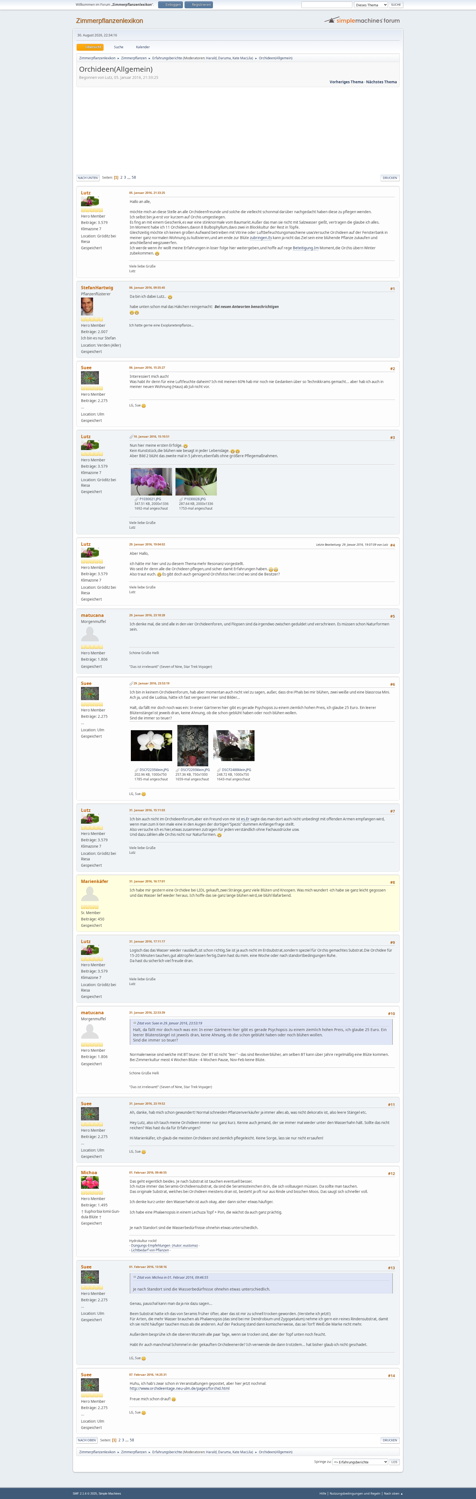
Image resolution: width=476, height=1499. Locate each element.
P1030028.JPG (194, 499)
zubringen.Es (261, 237)
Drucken (390, 178)
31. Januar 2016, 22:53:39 (147, 1012)
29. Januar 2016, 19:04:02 (147, 544)
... (129, 177)
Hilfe (323, 1493)
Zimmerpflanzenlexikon (109, 20)
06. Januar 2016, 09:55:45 (147, 287)
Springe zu (322, 1461)
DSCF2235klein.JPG (154, 769)
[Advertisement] (238, 129)
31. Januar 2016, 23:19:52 (147, 1103)
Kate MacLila (242, 58)
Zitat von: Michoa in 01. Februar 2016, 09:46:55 (172, 1277)
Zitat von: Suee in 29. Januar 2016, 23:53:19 (169, 1023)
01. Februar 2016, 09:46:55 (148, 1172)
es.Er (245, 819)
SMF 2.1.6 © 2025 (85, 1493)
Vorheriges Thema (346, 81)
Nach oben (87, 1440)
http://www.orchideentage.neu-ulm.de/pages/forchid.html (179, 1388)
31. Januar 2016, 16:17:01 (147, 881)
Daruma (224, 58)
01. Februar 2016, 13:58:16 (148, 1267)
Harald (211, 58)
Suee (86, 368)
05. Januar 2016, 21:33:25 (147, 193)
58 (134, 177)
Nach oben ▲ (393, 1493)
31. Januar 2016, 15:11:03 (147, 810)
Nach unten (88, 178)
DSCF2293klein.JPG (195, 769)
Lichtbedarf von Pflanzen (150, 1250)
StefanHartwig (97, 288)
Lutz (86, 193)
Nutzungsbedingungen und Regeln (355, 1493)
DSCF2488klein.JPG (236, 769)
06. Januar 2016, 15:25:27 (147, 367)
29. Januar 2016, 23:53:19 (151, 683)
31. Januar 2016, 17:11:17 (147, 941)
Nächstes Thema (381, 81)
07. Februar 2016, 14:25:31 (148, 1374)
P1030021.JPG (150, 499)
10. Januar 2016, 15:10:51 (151, 436)
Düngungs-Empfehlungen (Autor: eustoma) (164, 1245)
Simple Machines (110, 1493)
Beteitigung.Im (306, 247)
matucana (92, 615)
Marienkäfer (94, 881)
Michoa (89, 1172)
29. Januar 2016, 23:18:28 (147, 615)
